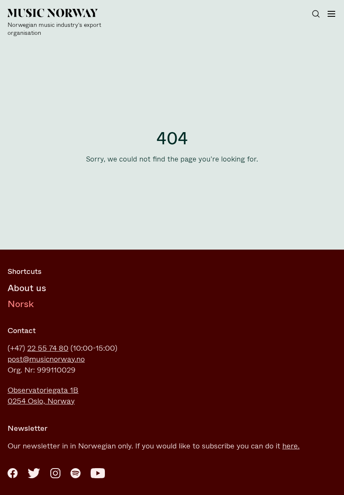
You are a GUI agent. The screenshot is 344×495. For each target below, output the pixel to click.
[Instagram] (55, 473)
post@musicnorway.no (46, 359)
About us (27, 287)
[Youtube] (98, 473)
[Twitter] (34, 473)
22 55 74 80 (47, 348)
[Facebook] (13, 473)
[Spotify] (75, 473)
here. (291, 445)
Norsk (21, 303)
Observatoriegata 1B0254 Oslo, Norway (43, 395)
